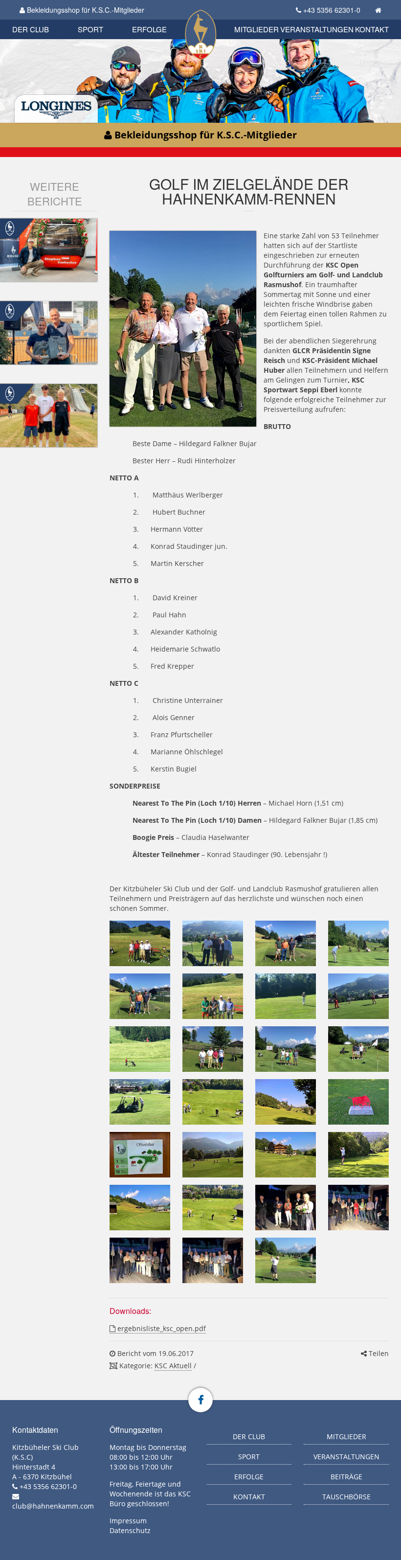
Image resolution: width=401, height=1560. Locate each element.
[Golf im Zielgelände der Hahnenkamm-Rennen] (140, 943)
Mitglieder (256, 29)
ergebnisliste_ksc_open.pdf (160, 1328)
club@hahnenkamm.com (53, 1506)
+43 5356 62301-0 (331, 10)
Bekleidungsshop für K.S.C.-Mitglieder (84, 10)
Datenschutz (130, 1530)
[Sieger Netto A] (212, 1260)
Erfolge (149, 29)
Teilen (378, 1353)
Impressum (128, 1520)
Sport (90, 29)
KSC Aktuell (173, 1365)
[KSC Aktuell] (9, 227)
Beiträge (346, 1476)
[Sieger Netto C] (140, 1260)
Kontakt (372, 29)
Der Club (30, 29)
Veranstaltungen (317, 29)
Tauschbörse (346, 1496)
